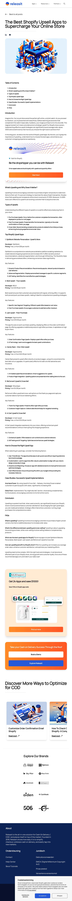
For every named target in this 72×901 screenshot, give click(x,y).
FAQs (10, 108)
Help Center (11, 862)
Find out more (36, 629)
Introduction (13, 88)
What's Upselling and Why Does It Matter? (22, 91)
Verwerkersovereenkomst (46, 873)
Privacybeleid (31, 890)
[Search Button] (64, 4)
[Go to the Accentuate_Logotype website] (28, 783)
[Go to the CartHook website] (44, 794)
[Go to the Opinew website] (44, 765)
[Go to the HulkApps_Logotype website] (44, 783)
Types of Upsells (14, 94)
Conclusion (12, 105)
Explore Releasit (36, 663)
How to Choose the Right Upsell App (20, 99)
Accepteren (42, 896)
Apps (33, 4)
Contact (9, 857)
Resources (44, 4)
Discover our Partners (59, 12)
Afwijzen (59, 896)
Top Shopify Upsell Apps (16, 97)
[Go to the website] (28, 794)
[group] (26, 721)
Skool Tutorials (12, 866)
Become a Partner (57, 8)
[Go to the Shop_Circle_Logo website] (44, 773)
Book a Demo (36, 654)
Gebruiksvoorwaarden (45, 857)
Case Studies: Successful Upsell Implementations (24, 102)
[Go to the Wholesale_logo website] (28, 765)
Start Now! (36, 175)
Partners (57, 4)
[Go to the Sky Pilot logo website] (28, 774)
